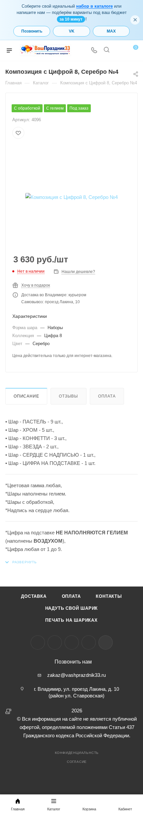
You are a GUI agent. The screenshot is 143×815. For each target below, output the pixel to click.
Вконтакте (38, 642)
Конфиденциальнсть (77, 753)
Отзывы (68, 396)
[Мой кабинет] (119, 50)
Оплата (107, 396)
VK (71, 31)
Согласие (77, 762)
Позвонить (31, 31)
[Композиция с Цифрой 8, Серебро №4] (71, 197)
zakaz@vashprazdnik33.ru (76, 675)
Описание (26, 396)
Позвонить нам (73, 662)
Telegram (55, 642)
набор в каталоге (94, 6)
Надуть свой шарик (71, 608)
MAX (111, 31)
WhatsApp (88, 642)
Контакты (109, 596)
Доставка (33, 596)
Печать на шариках (71, 620)
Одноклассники (72, 642)
